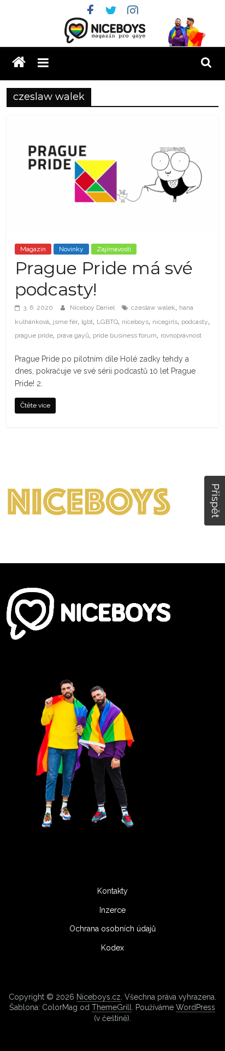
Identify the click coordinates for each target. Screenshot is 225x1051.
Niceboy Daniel (93, 307)
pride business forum (125, 335)
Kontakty (112, 891)
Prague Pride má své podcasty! (104, 278)
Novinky (71, 249)
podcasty (194, 322)
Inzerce (112, 910)
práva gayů (73, 335)
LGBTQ (107, 322)
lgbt (87, 322)
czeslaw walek (153, 307)
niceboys (135, 322)
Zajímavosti (114, 249)
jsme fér (65, 322)
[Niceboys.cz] (19, 62)
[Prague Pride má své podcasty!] (112, 122)
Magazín (33, 249)
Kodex (112, 947)
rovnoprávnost (181, 335)
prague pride (34, 335)
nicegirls (164, 322)
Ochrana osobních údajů (112, 928)
